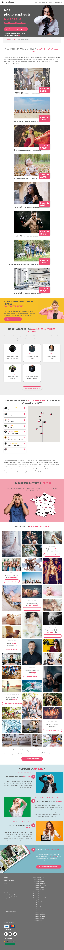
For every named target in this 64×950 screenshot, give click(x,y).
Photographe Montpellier (39, 916)
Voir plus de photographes (32, 388)
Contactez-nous (13, 319)
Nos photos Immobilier (52, 730)
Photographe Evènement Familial (41, 899)
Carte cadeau (42, 2)
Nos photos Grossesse (52, 636)
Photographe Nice (37, 910)
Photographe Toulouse (38, 908)
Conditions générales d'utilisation (11, 897)
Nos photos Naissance (32, 609)
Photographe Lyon (37, 906)
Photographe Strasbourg (39, 914)
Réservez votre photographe (16, 29)
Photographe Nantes (38, 912)
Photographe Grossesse (38, 881)
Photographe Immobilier (39, 883)
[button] (40, 426)
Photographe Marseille (38, 904)
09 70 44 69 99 (50, 2)
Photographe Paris (37, 902)
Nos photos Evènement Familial (14, 703)
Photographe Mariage (38, 877)
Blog (35, 2)
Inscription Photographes (10, 894)
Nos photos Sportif (32, 676)
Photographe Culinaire (38, 889)
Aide (5, 890)
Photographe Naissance (38, 895)
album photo (53, 856)
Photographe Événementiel (39, 891)
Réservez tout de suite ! (32, 758)
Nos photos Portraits (11, 649)
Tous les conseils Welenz (9, 899)
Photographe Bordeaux (38, 918)
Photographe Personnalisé (39, 897)
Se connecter (59, 2)
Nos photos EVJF (11, 581)
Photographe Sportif (38, 893)
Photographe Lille (37, 920)
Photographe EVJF (37, 879)
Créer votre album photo (10, 901)
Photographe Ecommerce (39, 885)
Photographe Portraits (38, 887)
